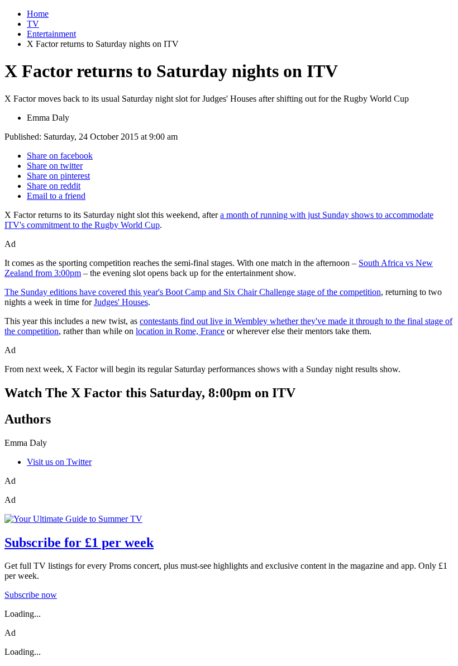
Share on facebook (60, 155)
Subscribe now (30, 595)
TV (33, 23)
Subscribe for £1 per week (79, 542)
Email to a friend (56, 196)
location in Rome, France (180, 331)
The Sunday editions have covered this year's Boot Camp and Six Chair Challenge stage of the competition (192, 292)
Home (38, 13)
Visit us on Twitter (59, 462)
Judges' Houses (121, 302)
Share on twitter (55, 165)
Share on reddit (53, 186)
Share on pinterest (58, 175)
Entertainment (51, 34)
